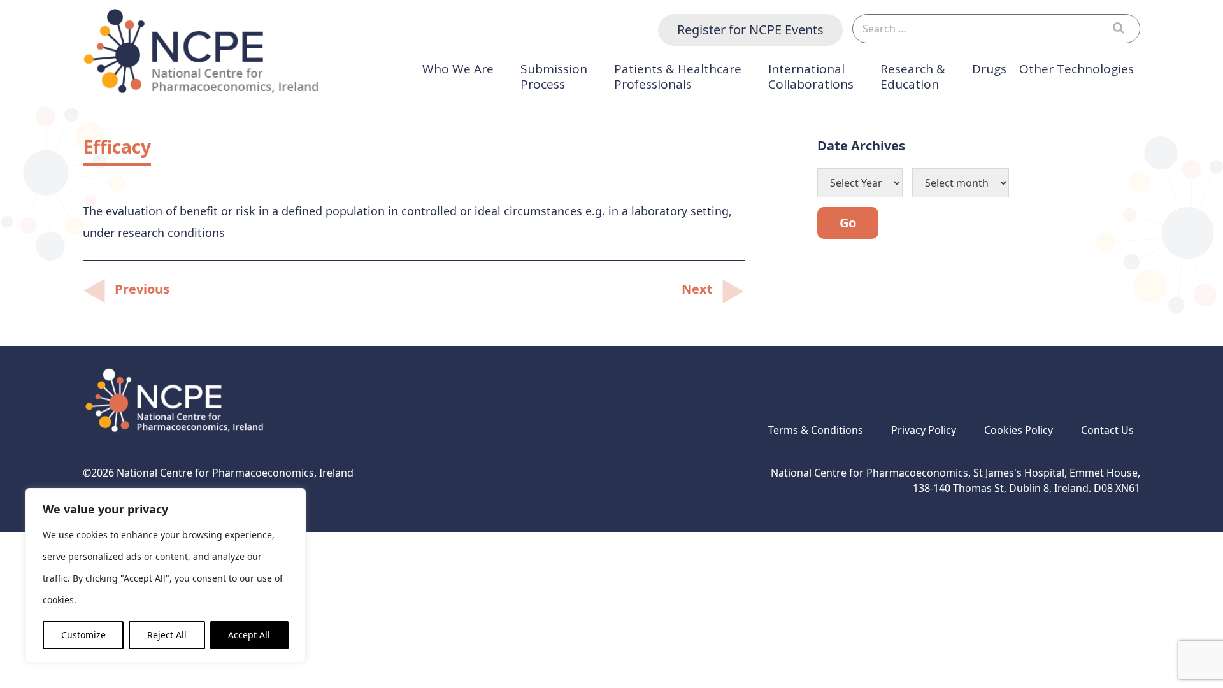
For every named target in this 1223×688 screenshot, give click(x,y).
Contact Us (1107, 430)
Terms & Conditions (815, 430)
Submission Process (553, 76)
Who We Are (458, 69)
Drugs (989, 69)
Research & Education (912, 76)
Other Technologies (1076, 69)
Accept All (249, 635)
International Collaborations (811, 76)
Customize (83, 635)
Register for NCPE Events (750, 29)
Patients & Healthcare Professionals (677, 76)
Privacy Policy (923, 430)
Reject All (167, 635)
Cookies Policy (1018, 430)
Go (848, 222)
